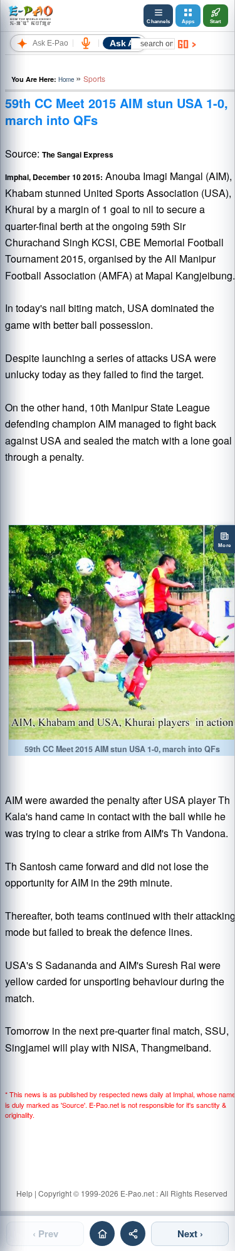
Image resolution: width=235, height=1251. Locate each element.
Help (24, 1193)
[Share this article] (132, 1233)
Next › (190, 1233)
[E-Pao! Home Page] (30, 15)
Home (66, 79)
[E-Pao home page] (102, 1233)
